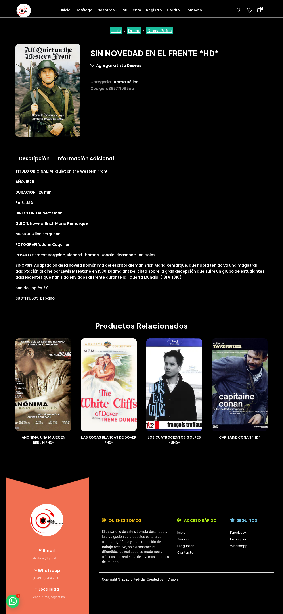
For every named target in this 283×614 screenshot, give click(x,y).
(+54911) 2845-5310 (47, 578)
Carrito (173, 10)
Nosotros (106, 10)
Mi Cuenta (131, 10)
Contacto (193, 10)
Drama (134, 30)
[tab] (34, 158)
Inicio (66, 10)
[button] (12, 601)
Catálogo (83, 10)
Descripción (34, 158)
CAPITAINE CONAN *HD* (239, 437)
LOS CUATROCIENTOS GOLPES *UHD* (174, 440)
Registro (154, 10)
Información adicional (85, 158)
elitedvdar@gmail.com (47, 558)
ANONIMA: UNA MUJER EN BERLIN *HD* (43, 440)
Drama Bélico (159, 30)
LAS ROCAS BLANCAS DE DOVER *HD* (108, 440)
